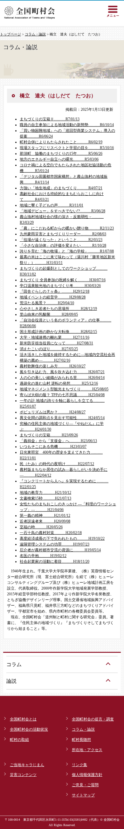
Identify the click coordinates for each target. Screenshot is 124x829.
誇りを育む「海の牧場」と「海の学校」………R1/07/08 (67, 251)
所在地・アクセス (87, 750)
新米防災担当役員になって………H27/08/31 (56, 343)
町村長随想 (81, 739)
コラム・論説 (35, 34)
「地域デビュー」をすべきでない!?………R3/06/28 (62, 211)
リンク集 (79, 765)
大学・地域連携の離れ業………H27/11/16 (54, 337)
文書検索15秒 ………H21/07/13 (45, 498)
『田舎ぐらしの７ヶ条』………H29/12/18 (54, 291)
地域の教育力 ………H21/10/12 (45, 492)
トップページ (10, 34)
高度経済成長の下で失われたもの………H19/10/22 (62, 538)
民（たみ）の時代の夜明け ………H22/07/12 (57, 464)
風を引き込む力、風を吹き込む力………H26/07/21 (62, 372)
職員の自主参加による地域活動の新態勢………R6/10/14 (67, 125)
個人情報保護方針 (87, 774)
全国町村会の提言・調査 (93, 719)
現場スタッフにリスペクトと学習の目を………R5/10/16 (67, 148)
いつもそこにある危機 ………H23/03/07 (53, 446)
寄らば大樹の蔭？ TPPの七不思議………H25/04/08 (62, 395)
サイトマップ (83, 795)
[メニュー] (113, 11)
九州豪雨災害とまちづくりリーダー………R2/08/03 (63, 234)
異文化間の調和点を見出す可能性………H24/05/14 (62, 418)
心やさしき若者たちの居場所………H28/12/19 (58, 308)
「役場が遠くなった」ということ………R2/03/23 (61, 239)
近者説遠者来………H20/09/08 (45, 521)
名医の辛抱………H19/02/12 (43, 556)
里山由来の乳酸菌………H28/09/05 (49, 314)
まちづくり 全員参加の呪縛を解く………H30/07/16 (63, 280)
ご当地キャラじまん (27, 765)
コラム (14, 664)
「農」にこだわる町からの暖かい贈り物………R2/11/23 (67, 228)
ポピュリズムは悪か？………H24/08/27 (53, 412)
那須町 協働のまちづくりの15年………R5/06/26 (61, 153)
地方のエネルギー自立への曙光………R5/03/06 (59, 159)
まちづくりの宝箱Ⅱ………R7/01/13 (49, 119)
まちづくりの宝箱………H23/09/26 (49, 435)
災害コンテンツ (23, 774)
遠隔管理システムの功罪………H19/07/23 (54, 544)
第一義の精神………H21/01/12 (45, 515)
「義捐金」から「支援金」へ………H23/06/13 (58, 441)
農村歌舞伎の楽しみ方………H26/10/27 (53, 366)
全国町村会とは (23, 719)
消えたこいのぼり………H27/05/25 (49, 349)
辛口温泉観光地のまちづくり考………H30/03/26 (60, 285)
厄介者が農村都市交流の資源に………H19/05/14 (60, 550)
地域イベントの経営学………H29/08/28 (53, 297)
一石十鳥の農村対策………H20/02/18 (51, 533)
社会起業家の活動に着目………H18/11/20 (54, 561)
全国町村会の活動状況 (29, 729)
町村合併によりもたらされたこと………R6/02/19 (61, 142)
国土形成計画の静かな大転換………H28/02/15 (58, 331)
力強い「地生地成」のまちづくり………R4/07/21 (61, 188)
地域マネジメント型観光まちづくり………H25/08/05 (64, 389)
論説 (11, 681)
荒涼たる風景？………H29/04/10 (47, 303)
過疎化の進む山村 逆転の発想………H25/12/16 (59, 383)
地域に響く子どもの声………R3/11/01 (51, 205)
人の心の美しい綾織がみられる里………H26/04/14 (62, 377)
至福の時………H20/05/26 (41, 527)
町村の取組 (19, 739)
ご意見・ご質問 (85, 785)
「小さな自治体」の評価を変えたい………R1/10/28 (63, 245)
